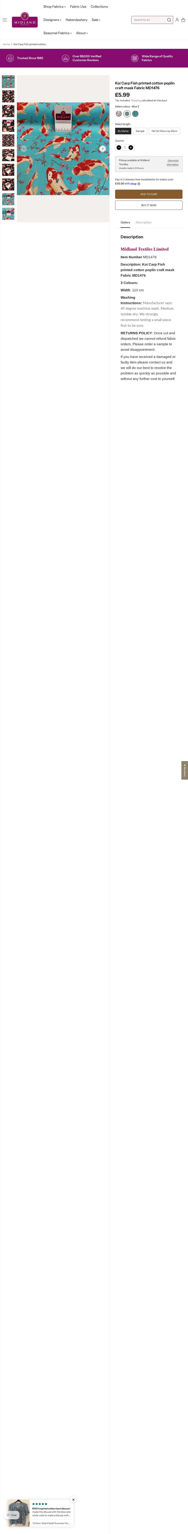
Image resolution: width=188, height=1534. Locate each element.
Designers (52, 20)
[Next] (103, 149)
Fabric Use (78, 7)
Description (144, 222)
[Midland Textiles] (25, 19)
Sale (95, 20)
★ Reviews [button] (185, 770)
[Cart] (183, 20)
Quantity (119, 140)
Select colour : (127, 106)
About (81, 33)
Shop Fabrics (54, 7)
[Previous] (24, 149)
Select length (122, 124)
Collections (99, 7)
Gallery (125, 222)
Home (6, 44)
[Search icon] (169, 20)
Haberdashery (76, 20)
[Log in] (177, 20)
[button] (5, 19)
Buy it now (148, 205)
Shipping (136, 100)
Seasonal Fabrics (57, 33)
